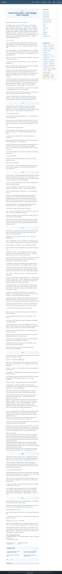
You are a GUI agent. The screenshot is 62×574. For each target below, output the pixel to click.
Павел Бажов (45, 61)
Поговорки (45, 34)
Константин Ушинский (46, 54)
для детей (53, 68)
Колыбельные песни (47, 36)
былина (49, 68)
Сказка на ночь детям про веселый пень (13, 555)
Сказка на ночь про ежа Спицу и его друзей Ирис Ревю (30, 555)
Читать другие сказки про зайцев (13, 534)
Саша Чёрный (45, 63)
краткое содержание (46, 74)
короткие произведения (46, 72)
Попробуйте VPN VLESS (29, 572)
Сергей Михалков (51, 63)
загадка (44, 70)
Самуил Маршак (51, 61)
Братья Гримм (45, 48)
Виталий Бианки (51, 48)
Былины (44, 30)
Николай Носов (52, 59)
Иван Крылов (45, 52)
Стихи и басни (45, 28)
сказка (11, 563)
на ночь (52, 74)
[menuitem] (33, 2)
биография (45, 68)
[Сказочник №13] (4, 2)
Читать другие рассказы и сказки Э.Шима (11, 543)
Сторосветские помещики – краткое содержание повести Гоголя (13, 552)
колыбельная (49, 70)
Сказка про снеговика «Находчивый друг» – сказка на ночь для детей (30, 552)
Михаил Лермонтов (46, 57)
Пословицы (45, 32)
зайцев (24, 29)
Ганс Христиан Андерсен (47, 50)
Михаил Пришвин (46, 59)
